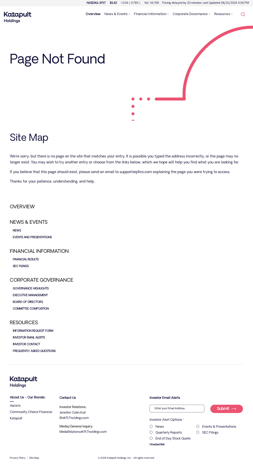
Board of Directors (28, 302)
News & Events (28, 222)
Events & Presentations (219, 426)
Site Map (34, 458)
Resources (24, 323)
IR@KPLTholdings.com (74, 418)
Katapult (16, 418)
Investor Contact (26, 344)
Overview (22, 207)
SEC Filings (21, 266)
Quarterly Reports (169, 432)
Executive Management (30, 295)
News (17, 230)
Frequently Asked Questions (34, 351)
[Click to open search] (243, 14)
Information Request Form (33, 331)
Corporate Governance (41, 280)
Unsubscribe (157, 444)
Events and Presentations (32, 237)
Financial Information (39, 251)
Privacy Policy (17, 458)
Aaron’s (15, 405)
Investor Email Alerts (29, 337)
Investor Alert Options (166, 420)
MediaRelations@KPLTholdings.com (83, 432)
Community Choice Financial (31, 412)
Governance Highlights (31, 288)
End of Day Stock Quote (173, 438)
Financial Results (26, 259)
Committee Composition (31, 308)
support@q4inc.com (136, 172)
